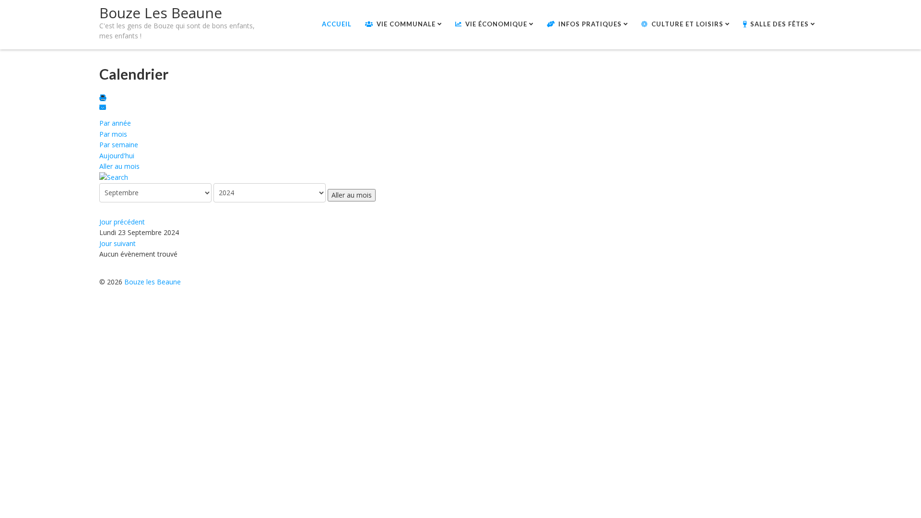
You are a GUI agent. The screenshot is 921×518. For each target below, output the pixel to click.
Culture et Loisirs (687, 24)
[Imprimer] (104, 98)
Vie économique (496, 24)
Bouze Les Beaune (160, 13)
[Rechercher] (113, 176)
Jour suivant (117, 243)
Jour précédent (122, 221)
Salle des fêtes (779, 24)
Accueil (337, 24)
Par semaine (118, 144)
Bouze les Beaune (152, 281)
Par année (115, 123)
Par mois (113, 134)
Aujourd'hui (116, 155)
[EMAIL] (104, 108)
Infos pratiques (590, 24)
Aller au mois (119, 166)
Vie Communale (406, 24)
